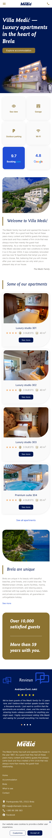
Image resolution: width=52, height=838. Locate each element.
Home (5, 775)
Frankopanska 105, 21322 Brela (20, 801)
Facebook (10, 815)
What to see (7, 788)
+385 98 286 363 (14, 810)
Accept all (34, 833)
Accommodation (9, 779)
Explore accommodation (18, 50)
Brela (4, 784)
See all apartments (26, 520)
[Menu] (4, 4)
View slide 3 (27, 724)
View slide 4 (30, 724)
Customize (17, 833)
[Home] (26, 3)
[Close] (50, 822)
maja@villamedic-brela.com (19, 806)
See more (26, 340)
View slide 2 (24, 724)
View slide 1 (21, 724)
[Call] (48, 3)
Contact (5, 793)
